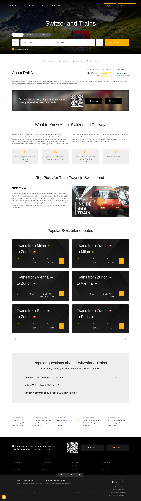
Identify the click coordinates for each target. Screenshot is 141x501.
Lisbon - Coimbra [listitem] (76, 466)
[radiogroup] (31, 35)
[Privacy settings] (4, 497)
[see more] (61, 261)
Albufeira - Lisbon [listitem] (106, 459)
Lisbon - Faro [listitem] (15, 466)
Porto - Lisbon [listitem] (45, 459)
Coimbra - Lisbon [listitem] (106, 466)
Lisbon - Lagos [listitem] (16, 462)
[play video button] (100, 202)
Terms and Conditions (119, 489)
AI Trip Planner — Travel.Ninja (117, 495)
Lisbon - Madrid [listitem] (76, 462)
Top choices (62, 61)
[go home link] (11, 5)
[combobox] (33, 42)
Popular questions (93, 61)
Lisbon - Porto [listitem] (15, 459)
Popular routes (76, 61)
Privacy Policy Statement (118, 492)
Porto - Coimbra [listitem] (76, 469)
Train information (48, 61)
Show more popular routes (69, 475)
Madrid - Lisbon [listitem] (105, 462)
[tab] (47, 61)
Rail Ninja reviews (73, 420)
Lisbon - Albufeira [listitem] (76, 459)
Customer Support (120, 487)
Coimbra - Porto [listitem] (105, 469)
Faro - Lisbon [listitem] (45, 466)
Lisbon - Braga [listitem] (16, 469)
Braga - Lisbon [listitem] (46, 469)
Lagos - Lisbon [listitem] (46, 462)
